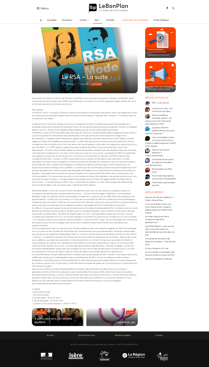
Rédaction (70, 84)
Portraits (110, 20)
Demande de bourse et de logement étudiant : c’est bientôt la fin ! (159, 162)
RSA (96, 20)
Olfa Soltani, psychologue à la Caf (163, 183)
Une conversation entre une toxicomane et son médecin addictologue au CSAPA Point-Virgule (160, 141)
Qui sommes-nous (86, 335)
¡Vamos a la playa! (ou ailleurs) (158, 259)
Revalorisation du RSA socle (162, 170)
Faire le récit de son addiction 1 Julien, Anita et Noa (157, 153)
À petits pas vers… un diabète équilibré (53, 320)
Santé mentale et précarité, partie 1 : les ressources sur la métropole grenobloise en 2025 (158, 119)
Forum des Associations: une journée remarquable (164, 177)
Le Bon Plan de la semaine (135, 20)
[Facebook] (167, 8)
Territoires (67, 20)
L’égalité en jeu (125, 322)
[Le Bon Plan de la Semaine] (160, 77)
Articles (83, 20)
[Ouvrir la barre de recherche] (173, 8)
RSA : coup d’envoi (160, 103)
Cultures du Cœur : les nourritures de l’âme (162, 109)
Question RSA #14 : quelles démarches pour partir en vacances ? (160, 130)
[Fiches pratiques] (160, 42)
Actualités (51, 20)
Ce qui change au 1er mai (156, 248)
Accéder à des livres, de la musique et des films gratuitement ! (157, 219)
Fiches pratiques (161, 20)
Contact (159, 335)
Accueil (41, 20)
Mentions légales (123, 335)
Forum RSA (96, 84)
